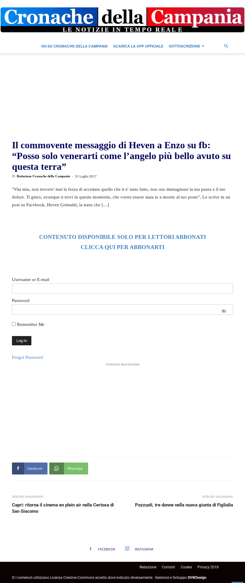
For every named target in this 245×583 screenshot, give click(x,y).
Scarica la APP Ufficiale (138, 46)
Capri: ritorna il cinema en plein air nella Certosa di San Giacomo (63, 508)
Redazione (148, 567)
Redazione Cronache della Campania (43, 176)
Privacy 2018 (208, 567)
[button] (226, 46)
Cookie (186, 567)
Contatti (168, 567)
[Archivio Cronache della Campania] (122, 20)
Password (21, 300)
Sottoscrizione (184, 46)
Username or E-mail (30, 279)
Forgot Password (27, 357)
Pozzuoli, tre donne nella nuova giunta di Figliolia (184, 505)
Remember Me (30, 324)
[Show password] (224, 311)
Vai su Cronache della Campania (74, 46)
